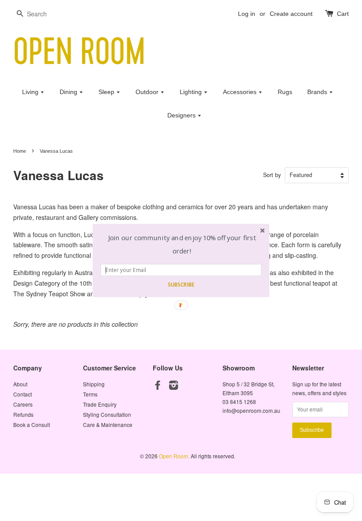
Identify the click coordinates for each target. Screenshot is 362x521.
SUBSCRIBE (181, 284)
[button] (182, 244)
